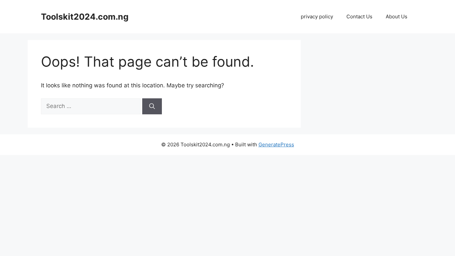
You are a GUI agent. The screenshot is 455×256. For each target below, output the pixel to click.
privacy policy (317, 16)
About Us (396, 16)
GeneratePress (276, 144)
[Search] (152, 106)
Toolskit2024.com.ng (85, 17)
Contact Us (359, 16)
